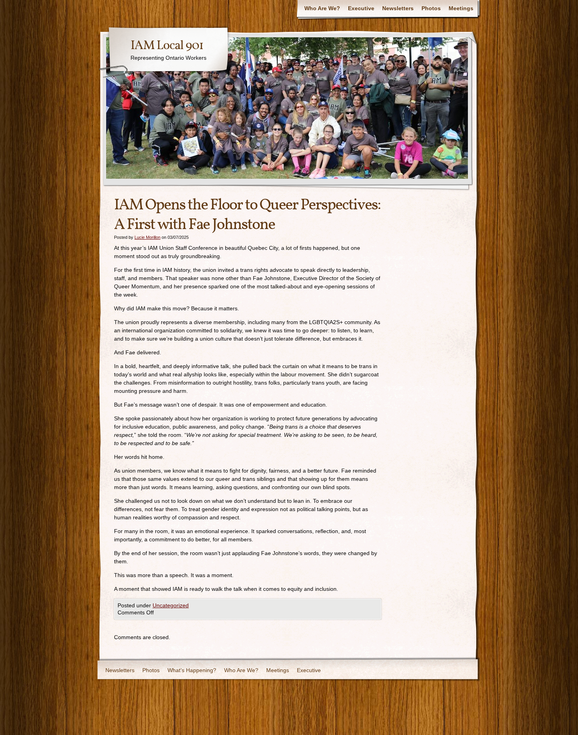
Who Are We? (322, 8)
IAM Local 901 (167, 46)
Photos (431, 8)
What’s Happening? (192, 670)
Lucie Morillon (147, 237)
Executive (361, 8)
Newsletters (398, 8)
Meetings (461, 8)
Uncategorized (171, 605)
